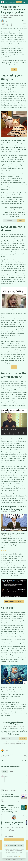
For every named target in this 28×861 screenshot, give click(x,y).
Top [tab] (3, 790)
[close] (23, 815)
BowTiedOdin (8, 20)
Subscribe (19, 2)
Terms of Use (21, 742)
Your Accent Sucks (8, 794)
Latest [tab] (6, 790)
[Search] (25, 790)
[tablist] (7, 771)
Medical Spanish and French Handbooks (13, 690)
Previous (6, 761)
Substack (8, 859)
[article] (14, 798)
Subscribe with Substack (15, 845)
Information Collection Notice (16, 743)
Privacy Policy (19, 852)
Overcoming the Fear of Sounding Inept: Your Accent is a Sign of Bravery (10, 797)
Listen (24, 20)
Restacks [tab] (11, 771)
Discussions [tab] (12, 790)
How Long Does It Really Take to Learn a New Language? (10, 807)
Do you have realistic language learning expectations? (9, 812)
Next (23, 761)
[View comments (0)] (7, 24)
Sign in (25, 2)
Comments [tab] (4, 771)
